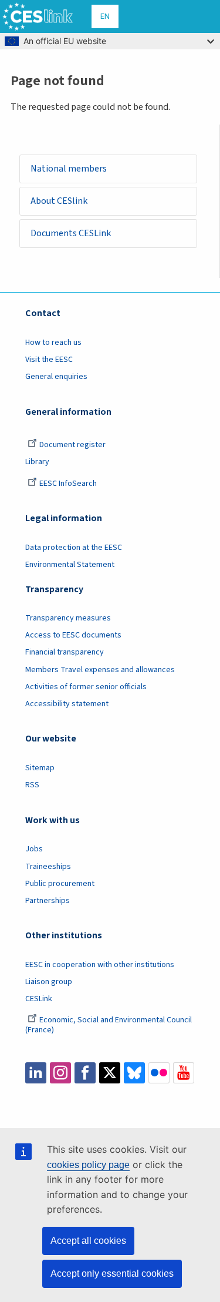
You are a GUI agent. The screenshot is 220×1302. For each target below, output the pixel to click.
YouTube (183, 1072)
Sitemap (40, 768)
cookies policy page (88, 1165)
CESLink (38, 999)
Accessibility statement (67, 704)
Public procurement (59, 884)
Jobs (34, 849)
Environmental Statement (69, 565)
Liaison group (48, 982)
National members (69, 168)
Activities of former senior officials (86, 687)
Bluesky (134, 1072)
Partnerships (47, 901)
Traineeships (48, 867)
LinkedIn (35, 1072)
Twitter (109, 1072)
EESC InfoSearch (68, 483)
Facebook (85, 1072)
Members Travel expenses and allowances (100, 670)
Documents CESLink (71, 233)
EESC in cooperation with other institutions (99, 965)
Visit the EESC (49, 359)
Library (37, 462)
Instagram (60, 1072)
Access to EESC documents (73, 635)
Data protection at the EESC (73, 547)
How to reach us (53, 342)
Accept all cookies (88, 1241)
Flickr (159, 1072)
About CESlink (59, 200)
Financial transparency (64, 652)
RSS (32, 785)
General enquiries (56, 376)
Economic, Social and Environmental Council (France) (108, 1025)
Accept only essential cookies (112, 1273)
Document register (72, 445)
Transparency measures (68, 618)
